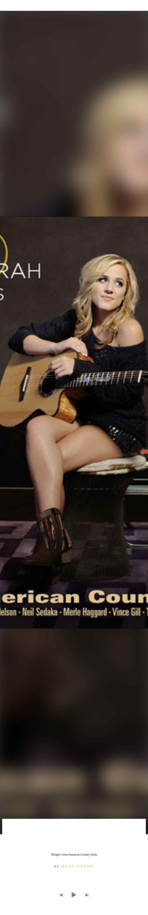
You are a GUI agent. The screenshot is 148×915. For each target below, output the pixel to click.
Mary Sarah (78, 866)
